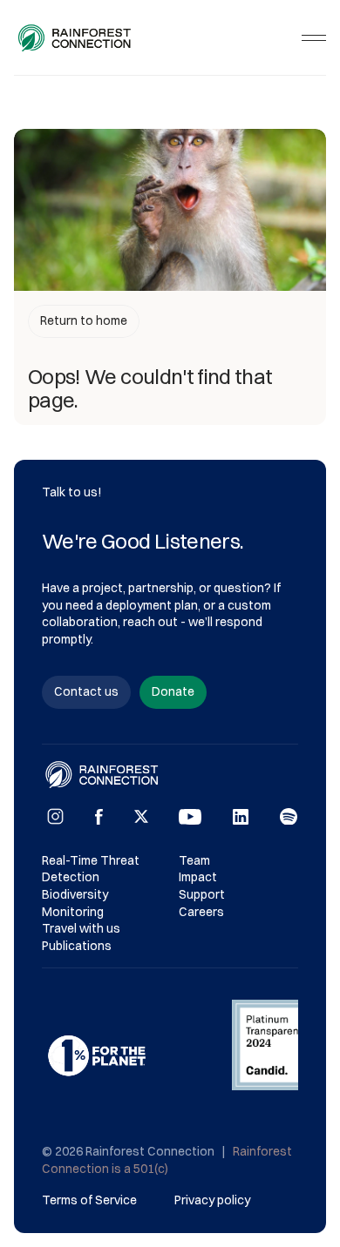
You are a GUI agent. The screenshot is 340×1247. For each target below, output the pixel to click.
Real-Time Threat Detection (92, 869)
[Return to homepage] (75, 38)
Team (194, 860)
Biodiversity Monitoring (76, 903)
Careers (201, 912)
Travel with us (81, 928)
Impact (198, 877)
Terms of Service (89, 1200)
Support (202, 894)
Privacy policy (212, 1200)
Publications (77, 946)
